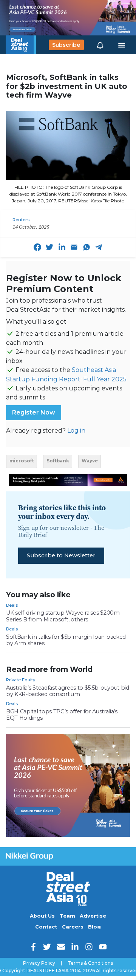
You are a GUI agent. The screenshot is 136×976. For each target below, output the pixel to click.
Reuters (20, 219)
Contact (46, 927)
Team (67, 916)
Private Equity (20, 679)
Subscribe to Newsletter (61, 555)
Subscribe (66, 44)
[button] (100, 44)
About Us (42, 916)
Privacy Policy (39, 963)
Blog (94, 927)
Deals (12, 605)
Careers (72, 927)
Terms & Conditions (90, 963)
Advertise (93, 916)
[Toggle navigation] (121, 44)
